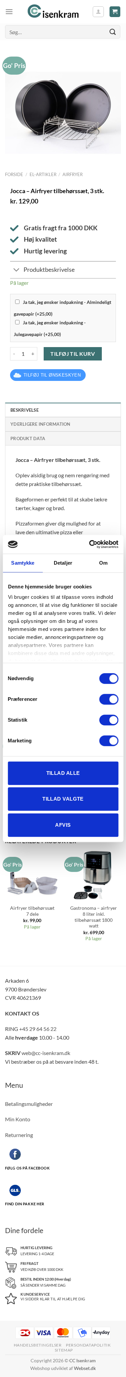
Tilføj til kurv (72, 353)
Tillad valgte (63, 799)
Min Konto (17, 1119)
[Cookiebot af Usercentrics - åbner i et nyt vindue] (89, 544)
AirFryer (72, 174)
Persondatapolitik (88, 1345)
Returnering (19, 1135)
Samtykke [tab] (22, 563)
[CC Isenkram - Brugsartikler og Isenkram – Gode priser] (52, 12)
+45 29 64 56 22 (37, 1029)
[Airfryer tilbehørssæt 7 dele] (32, 874)
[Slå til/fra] (16, 270)
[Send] (113, 31)
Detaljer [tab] (63, 563)
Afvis (63, 825)
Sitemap (64, 1350)
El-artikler (43, 174)
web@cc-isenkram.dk (46, 1053)
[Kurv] (115, 11)
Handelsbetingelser (38, 1345)
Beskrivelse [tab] (24, 410)
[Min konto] (98, 11)
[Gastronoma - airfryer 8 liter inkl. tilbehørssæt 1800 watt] (93, 874)
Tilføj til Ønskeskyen (52, 375)
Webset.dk (85, 1368)
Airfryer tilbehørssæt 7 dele (32, 911)
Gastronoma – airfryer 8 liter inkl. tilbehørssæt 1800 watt (93, 916)
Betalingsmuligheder (29, 1104)
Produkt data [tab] (27, 438)
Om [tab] (103, 563)
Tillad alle (63, 773)
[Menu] (9, 11)
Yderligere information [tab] (40, 424)
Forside (14, 174)
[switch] (108, 699)
